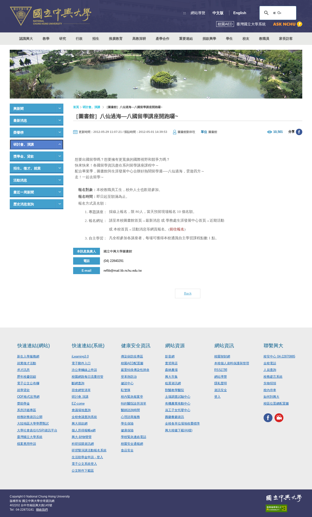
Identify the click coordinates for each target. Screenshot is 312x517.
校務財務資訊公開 (29, 417)
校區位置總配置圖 (276, 403)
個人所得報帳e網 (84, 430)
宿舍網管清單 (81, 390)
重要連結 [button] (186, 38)
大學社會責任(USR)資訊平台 (37, 430)
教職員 (264, 38)
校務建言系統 (273, 376)
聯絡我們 (42, 509)
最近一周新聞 (23, 192)
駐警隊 (125, 390)
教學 (46, 38)
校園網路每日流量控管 (87, 376)
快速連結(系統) (88, 345)
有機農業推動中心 (177, 403)
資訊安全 (220, 390)
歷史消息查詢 (23, 204)
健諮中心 (127, 383)
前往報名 (177, 229)
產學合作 (162, 38)
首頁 (76, 107)
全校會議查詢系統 (84, 417)
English (239, 13)
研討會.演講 (80, 396)
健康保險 (127, 430)
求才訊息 (23, 370)
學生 (229, 38)
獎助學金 (23, 403)
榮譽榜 (18, 132)
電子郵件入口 (81, 363)
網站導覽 (198, 13)
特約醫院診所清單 (133, 403)
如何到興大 (271, 396)
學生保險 (127, 423)
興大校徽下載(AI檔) (178, 430)
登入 (217, 396)
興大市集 (171, 376)
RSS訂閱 (220, 370)
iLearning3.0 (80, 356)
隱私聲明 (220, 383)
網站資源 (175, 345)
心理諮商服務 (130, 417)
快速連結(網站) (33, 345)
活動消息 (20, 180)
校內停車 (269, 390)
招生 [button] (95, 38)
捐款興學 (209, 38)
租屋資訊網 (173, 383)
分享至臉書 (299, 132)
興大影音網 (278, 417)
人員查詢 (269, 370)
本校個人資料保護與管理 (231, 363)
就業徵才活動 (26, 363)
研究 (62, 38)
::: (184, 13)
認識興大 (26, 38)
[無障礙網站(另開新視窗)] (284, 508)
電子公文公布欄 (28, 383)
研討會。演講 (23, 144)
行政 (79, 38)
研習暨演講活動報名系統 (89, 450)
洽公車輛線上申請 (84, 370)
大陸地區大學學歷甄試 (33, 423)
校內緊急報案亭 (132, 396)
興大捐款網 (80, 423)
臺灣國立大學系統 (29, 437)
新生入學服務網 (28, 356)
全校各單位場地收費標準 (182, 423)
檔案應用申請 (26, 444)
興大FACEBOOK (268, 417)
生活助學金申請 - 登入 (87, 457)
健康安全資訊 (135, 345)
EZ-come (78, 403)
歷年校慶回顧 (26, 376)
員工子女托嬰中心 (177, 410)
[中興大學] (284, 498)
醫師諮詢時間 (130, 410)
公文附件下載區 (83, 470)
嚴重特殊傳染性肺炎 (135, 370)
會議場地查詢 (81, 410)
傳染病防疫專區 (132, 356)
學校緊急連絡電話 (133, 437)
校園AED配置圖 (132, 363)
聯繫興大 (273, 345)
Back (188, 293)
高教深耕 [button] (139, 38)
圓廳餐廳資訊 (174, 417)
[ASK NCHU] (287, 24)
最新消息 (20, 120)
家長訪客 (286, 38)
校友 (246, 38)
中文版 (218, 13)
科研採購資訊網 (83, 444)
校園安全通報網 (132, 444)
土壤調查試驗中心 (177, 396)
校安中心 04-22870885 (279, 356)
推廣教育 (116, 38)
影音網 (170, 356)
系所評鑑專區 (26, 410)
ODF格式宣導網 (28, 396)
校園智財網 (222, 356)
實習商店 (171, 363)
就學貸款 (23, 390)
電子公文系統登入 (84, 464)
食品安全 (127, 450)
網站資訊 (224, 345)
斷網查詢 (78, 383)
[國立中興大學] (50, 16)
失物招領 (269, 383)
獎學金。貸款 (23, 156)
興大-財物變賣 (82, 437)
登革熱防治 (129, 376)
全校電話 (269, 363)
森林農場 (171, 370)
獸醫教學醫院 (174, 390)
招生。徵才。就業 (27, 168)
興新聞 (18, 108)
